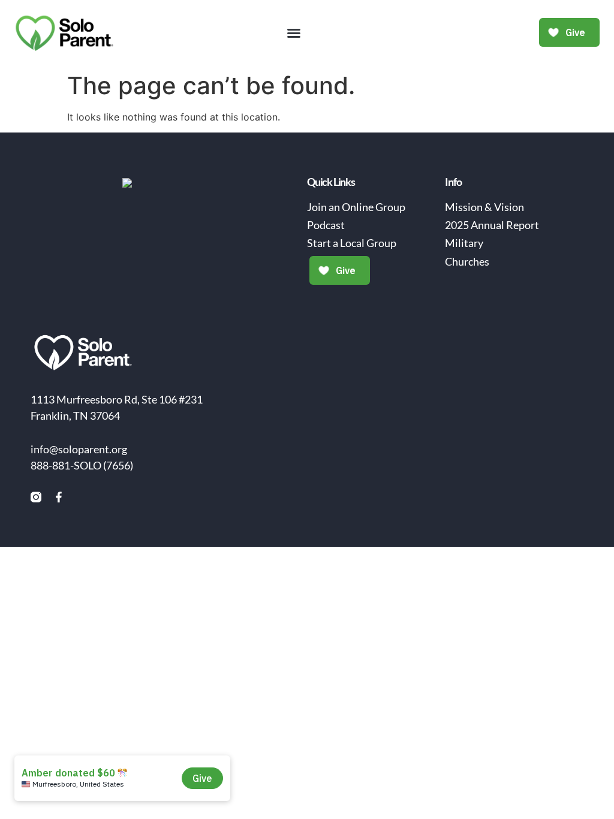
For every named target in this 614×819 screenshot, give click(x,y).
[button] (294, 33)
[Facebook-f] (58, 497)
